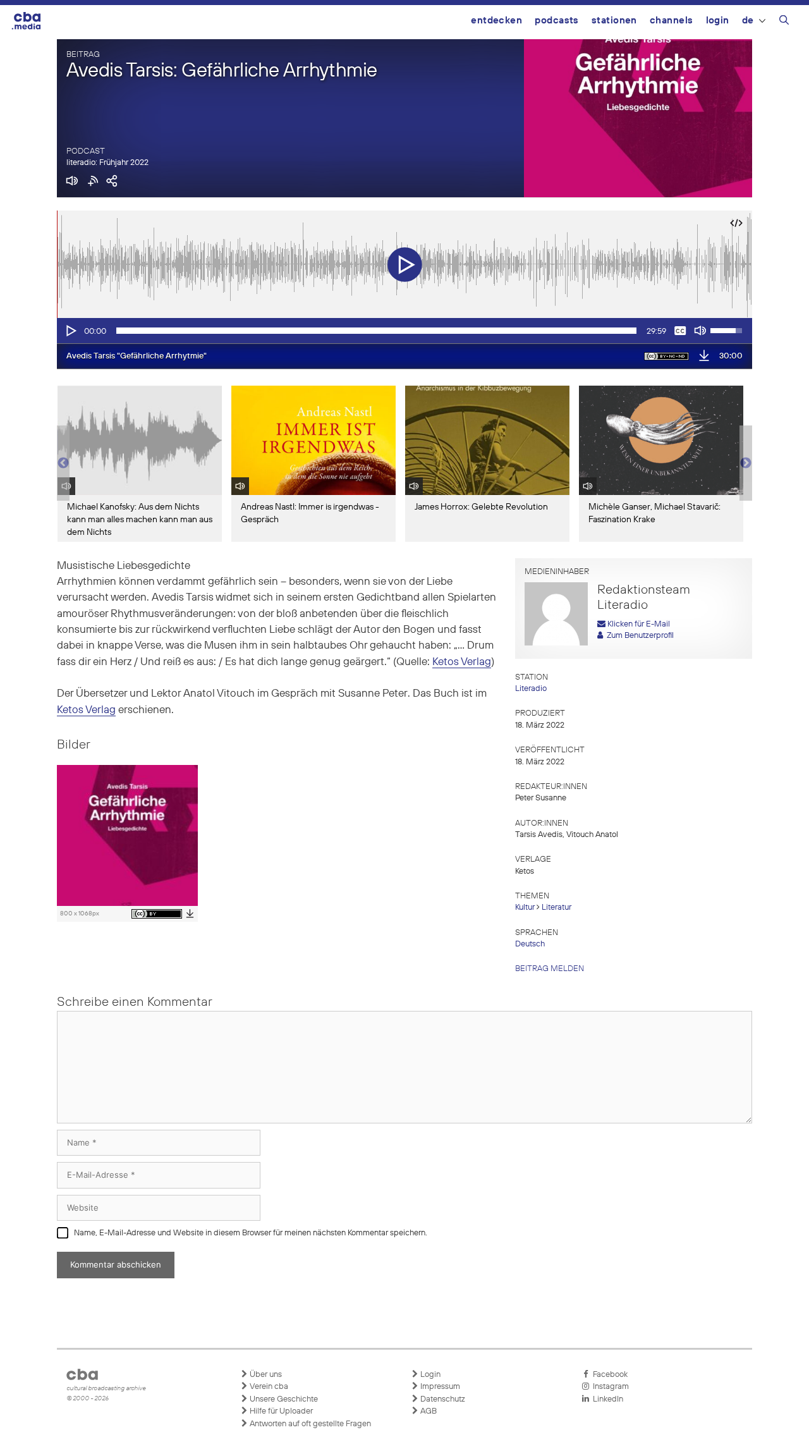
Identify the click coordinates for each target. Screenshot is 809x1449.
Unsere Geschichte (283, 1399)
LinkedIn (606, 1399)
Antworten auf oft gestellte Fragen (309, 1424)
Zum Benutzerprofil (638, 636)
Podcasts (557, 20)
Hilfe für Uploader (280, 1411)
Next (745, 463)
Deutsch (530, 944)
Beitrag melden (549, 968)
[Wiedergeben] (70, 330)
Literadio (531, 689)
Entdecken (496, 20)
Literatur (556, 907)
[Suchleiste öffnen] (784, 22)
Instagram (609, 1387)
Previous (63, 463)
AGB (427, 1411)
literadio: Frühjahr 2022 (107, 163)
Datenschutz (441, 1399)
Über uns (265, 1375)
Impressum (439, 1387)
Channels (671, 20)
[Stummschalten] (700, 330)
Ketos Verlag (461, 662)
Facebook (608, 1375)
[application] (404, 330)
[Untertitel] (680, 330)
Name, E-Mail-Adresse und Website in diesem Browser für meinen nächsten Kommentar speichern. (250, 1233)
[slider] (376, 330)
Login (717, 20)
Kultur (525, 907)
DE (748, 20)
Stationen (614, 20)
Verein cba (268, 1387)
